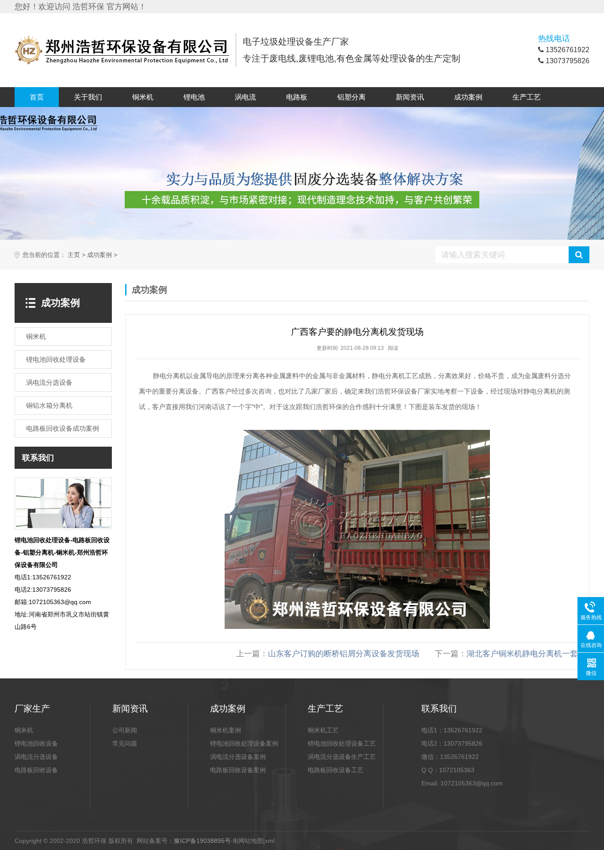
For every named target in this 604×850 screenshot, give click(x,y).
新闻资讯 (410, 97)
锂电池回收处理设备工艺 (342, 743)
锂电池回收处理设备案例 (244, 743)
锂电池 (194, 97)
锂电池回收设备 (36, 743)
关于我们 (88, 97)
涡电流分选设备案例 (238, 756)
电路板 (296, 97)
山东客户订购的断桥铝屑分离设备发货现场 (343, 653)
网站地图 (250, 840)
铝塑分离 (351, 97)
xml (270, 840)
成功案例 (468, 97)
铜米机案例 (225, 730)
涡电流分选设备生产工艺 (342, 756)
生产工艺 (526, 97)
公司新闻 (124, 730)
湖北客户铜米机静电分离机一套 (522, 653)
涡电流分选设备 (36, 756)
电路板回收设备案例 (238, 769)
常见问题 (124, 743)
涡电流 (245, 97)
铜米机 (142, 97)
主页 (74, 255)
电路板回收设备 (36, 769)
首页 (37, 97)
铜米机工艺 (323, 730)
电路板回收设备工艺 (335, 769)
